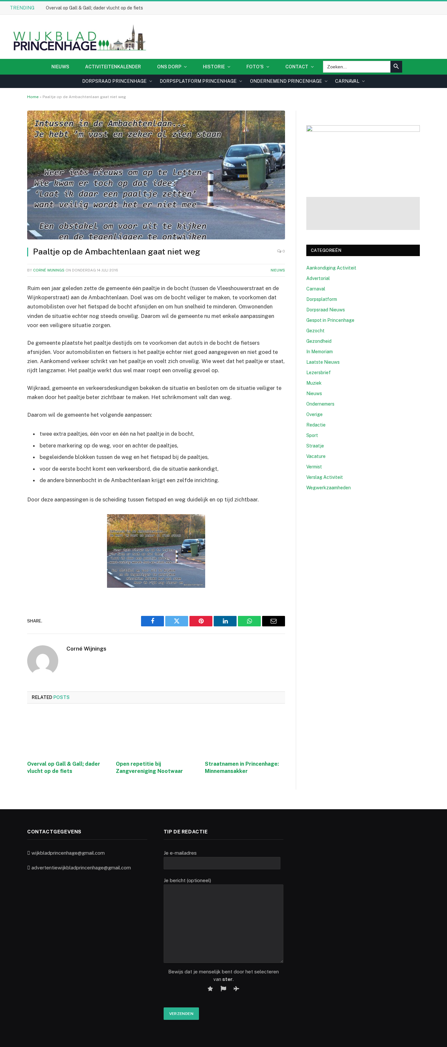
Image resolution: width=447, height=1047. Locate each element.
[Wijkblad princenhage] (78, 37)
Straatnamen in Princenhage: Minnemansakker (242, 767)
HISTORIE (214, 66)
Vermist (314, 466)
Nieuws (60, 66)
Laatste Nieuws (323, 362)
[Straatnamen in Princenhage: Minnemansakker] (245, 734)
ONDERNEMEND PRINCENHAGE (286, 81)
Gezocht (315, 330)
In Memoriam (319, 351)
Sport (312, 435)
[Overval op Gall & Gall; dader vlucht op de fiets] (67, 734)
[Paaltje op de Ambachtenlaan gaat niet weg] (156, 175)
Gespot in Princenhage (330, 320)
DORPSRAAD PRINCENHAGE (114, 81)
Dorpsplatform (321, 299)
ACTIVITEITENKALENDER (113, 66)
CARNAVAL (347, 81)
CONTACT (296, 66)
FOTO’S (255, 66)
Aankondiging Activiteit (331, 267)
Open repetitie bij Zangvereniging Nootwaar (149, 767)
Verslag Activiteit (324, 477)
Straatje (315, 445)
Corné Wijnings (48, 270)
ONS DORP (169, 66)
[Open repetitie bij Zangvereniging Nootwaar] (156, 734)
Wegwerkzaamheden (328, 487)
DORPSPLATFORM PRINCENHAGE (198, 81)
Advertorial (318, 278)
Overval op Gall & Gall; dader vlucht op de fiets (94, 7)
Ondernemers (320, 404)
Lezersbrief (318, 372)
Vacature (316, 456)
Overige (314, 414)
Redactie (316, 425)
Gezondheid (318, 341)
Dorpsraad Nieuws (325, 309)
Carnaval (315, 288)
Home (33, 97)
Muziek (314, 383)
